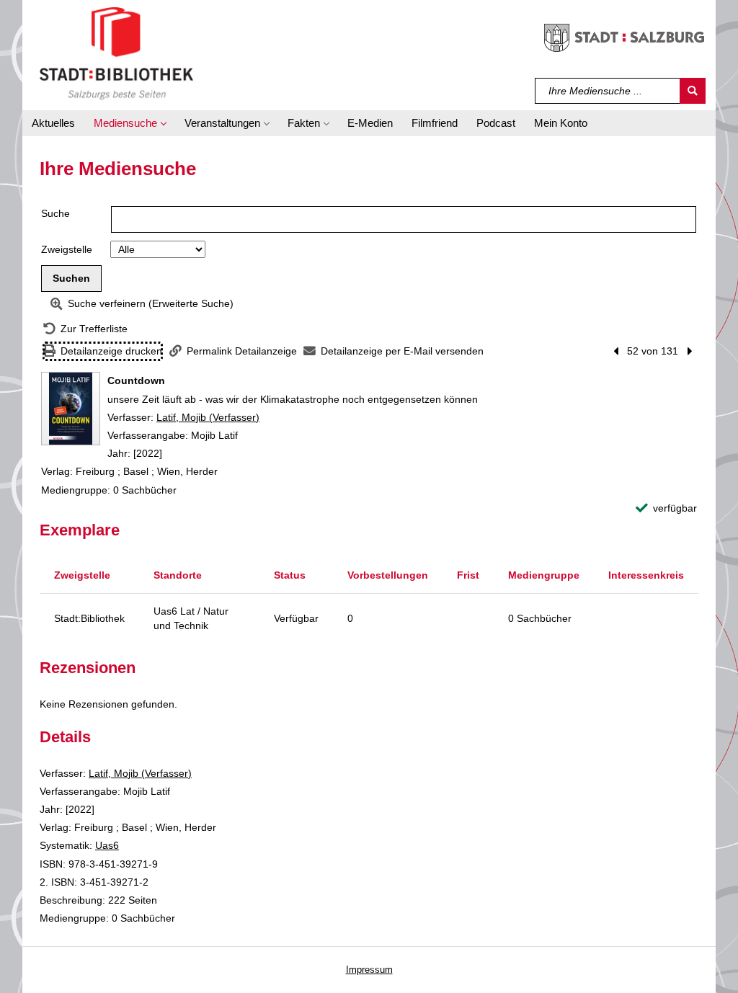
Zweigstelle (66, 249)
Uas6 (107, 845)
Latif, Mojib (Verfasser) (207, 417)
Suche (55, 213)
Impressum (369, 969)
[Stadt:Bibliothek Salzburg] (116, 52)
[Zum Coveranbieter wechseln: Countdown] (70, 408)
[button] (129, 123)
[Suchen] (693, 91)
